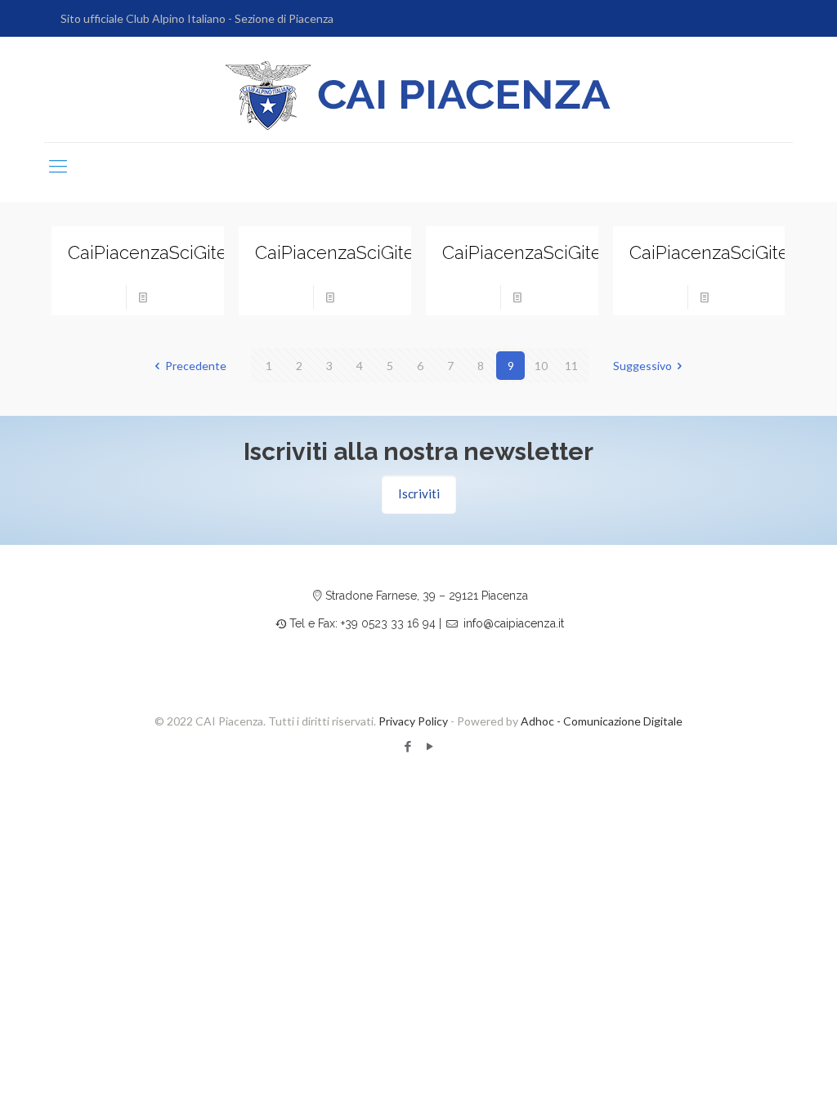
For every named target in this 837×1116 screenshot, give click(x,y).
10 (541, 366)
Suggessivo (642, 366)
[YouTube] (429, 746)
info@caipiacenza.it (513, 623)
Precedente (195, 366)
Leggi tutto (183, 297)
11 (571, 366)
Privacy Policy (413, 721)
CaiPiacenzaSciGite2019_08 (555, 252)
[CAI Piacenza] (418, 95)
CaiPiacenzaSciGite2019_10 (179, 252)
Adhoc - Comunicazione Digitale (602, 721)
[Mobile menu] (58, 166)
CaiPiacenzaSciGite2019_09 (368, 252)
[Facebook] (407, 746)
